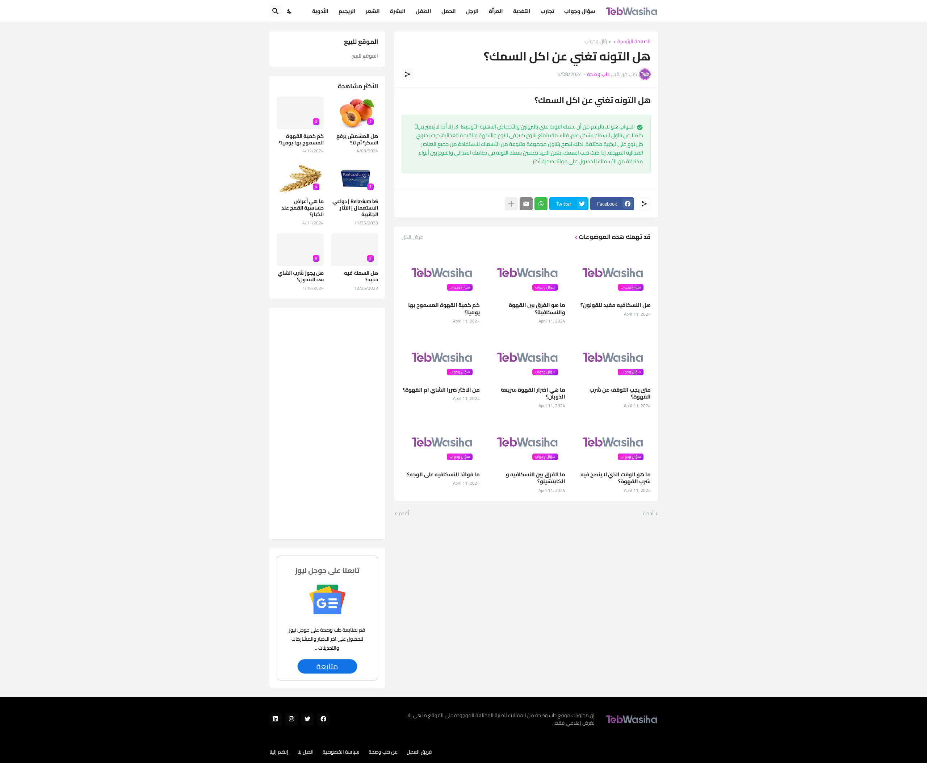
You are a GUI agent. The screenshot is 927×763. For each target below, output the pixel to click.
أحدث (648, 513)
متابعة (327, 666)
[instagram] (291, 719)
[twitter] (307, 719)
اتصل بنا (305, 751)
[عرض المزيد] (511, 203)
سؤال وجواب (579, 11)
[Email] (526, 203)
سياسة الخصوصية (341, 751)
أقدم (404, 513)
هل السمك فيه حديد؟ (361, 276)
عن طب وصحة (383, 751)
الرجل (472, 11)
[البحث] (275, 11)
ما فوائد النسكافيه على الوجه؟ (443, 474)
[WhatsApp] (541, 203)
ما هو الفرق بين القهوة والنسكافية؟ (537, 309)
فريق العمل (419, 751)
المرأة (496, 11)
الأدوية (320, 11)
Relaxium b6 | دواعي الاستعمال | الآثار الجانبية (355, 208)
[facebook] (323, 719)
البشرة (398, 11)
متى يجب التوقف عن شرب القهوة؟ (620, 393)
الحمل (448, 11)
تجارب (547, 11)
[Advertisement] (327, 423)
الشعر (373, 11)
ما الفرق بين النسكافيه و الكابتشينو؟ (535, 478)
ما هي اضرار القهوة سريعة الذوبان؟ (533, 393)
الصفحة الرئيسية (634, 42)
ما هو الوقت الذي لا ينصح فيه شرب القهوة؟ (615, 478)
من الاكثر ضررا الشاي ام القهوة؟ (441, 389)
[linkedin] (275, 719)
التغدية (521, 11)
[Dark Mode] (290, 11)
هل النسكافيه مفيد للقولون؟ (615, 305)
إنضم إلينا (278, 751)
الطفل (423, 11)
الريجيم (347, 11)
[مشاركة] (407, 74)
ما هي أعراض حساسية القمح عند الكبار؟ (302, 208)
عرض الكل (412, 237)
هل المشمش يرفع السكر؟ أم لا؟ (357, 139)
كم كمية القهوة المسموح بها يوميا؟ (444, 309)
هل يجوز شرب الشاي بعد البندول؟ (301, 276)
